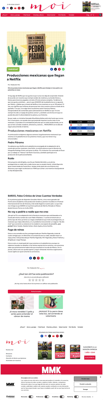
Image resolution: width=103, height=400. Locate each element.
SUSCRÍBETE (90, 357)
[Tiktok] (23, 8)
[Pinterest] (19, 8)
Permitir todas (85, 378)
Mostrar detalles (86, 396)
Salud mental (51, 15)
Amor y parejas (15, 15)
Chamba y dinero (38, 15)
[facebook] (3, 8)
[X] (11, 8)
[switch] (47, 396)
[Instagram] (7, 8)
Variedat (71, 15)
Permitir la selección (85, 384)
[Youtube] (15, 8)
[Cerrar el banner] (100, 377)
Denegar (85, 389)
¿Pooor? (4, 15)
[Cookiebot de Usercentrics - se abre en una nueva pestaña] (10, 397)
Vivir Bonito (62, 15)
